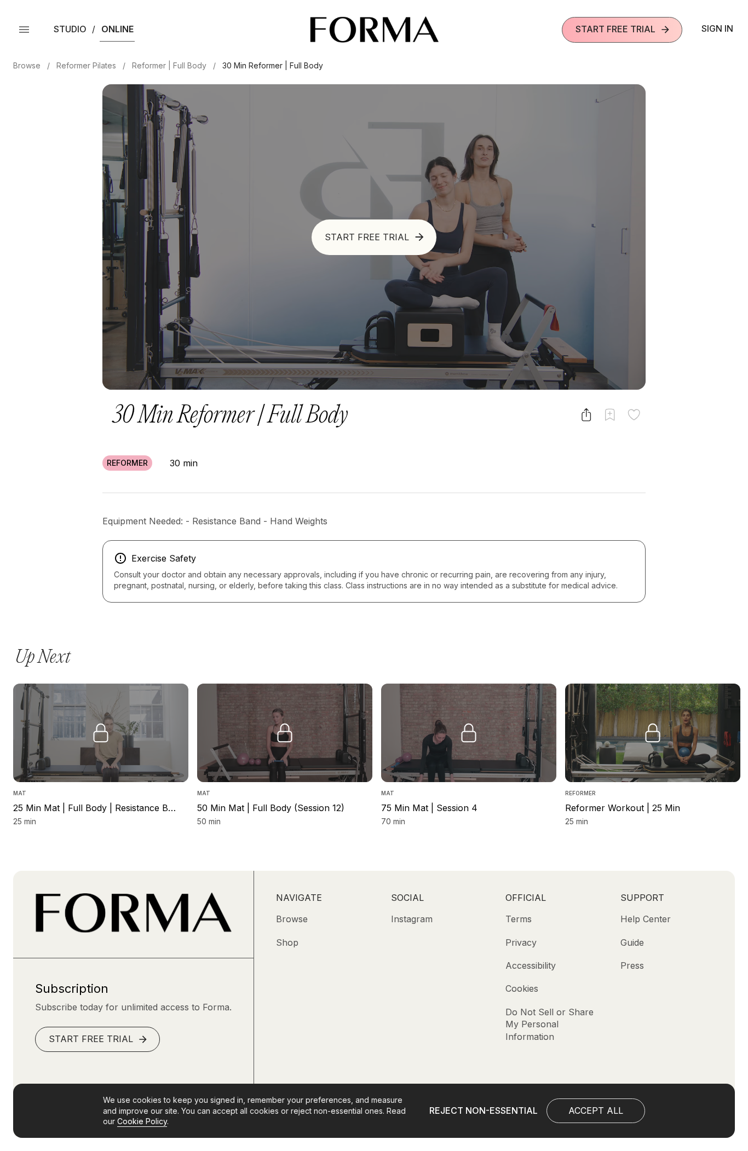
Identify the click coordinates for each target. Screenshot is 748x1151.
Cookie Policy (142, 1121)
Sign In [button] (717, 28)
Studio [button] (70, 29)
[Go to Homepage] (133, 929)
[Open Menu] (24, 30)
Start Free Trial (615, 29)
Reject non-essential (483, 1110)
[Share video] (586, 414)
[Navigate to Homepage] (374, 29)
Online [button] (117, 29)
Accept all (595, 1110)
